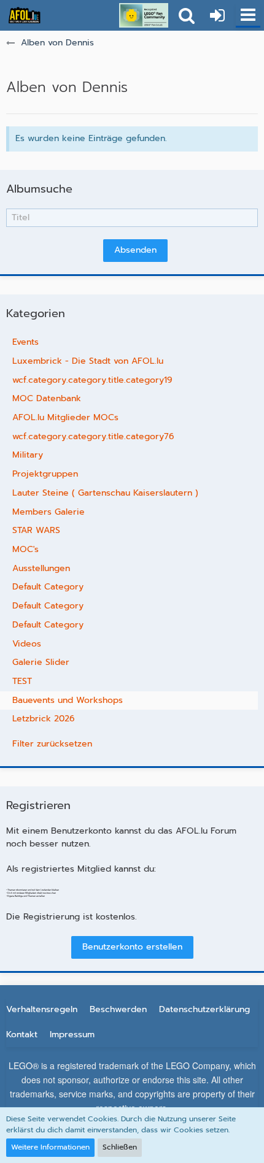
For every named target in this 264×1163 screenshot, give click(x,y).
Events (25, 342)
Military (27, 454)
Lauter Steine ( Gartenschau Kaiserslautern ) (105, 492)
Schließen (120, 1147)
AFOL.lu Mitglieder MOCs (65, 417)
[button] (248, 15)
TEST (22, 681)
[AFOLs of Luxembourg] (24, 15)
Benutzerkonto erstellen (132, 946)
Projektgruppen (45, 473)
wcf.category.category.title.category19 (92, 380)
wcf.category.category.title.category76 (93, 436)
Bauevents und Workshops (67, 700)
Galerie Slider (40, 662)
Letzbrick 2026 (43, 718)
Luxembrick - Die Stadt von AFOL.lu (87, 361)
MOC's (25, 549)
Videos (26, 643)
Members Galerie (48, 511)
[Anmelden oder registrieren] (217, 15)
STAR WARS (36, 530)
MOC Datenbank (46, 398)
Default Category (47, 586)
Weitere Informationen (50, 1147)
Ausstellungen (41, 568)
